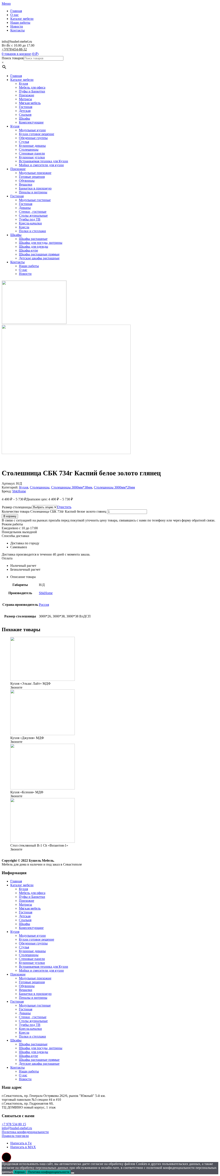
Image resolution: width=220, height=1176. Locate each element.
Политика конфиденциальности (25, 1132)
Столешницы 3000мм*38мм (71, 487)
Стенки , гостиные (32, 211)
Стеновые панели (32, 153)
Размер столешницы (17, 507)
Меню (6, 3)
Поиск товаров (13, 58)
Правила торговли (15, 1136)
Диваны (25, 208)
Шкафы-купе (28, 250)
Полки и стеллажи (32, 231)
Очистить (64, 507)
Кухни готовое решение (36, 134)
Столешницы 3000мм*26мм (114, 487)
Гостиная (25, 107)
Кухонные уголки (32, 157)
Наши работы (20, 22)
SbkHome (19, 491)
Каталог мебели (22, 18)
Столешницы (28, 149)
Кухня (23, 83)
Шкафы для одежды (33, 246)
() (35, 54)
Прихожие (26, 95)
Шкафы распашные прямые (39, 254)
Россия (44, 604)
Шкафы (24, 118)
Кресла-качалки (30, 223)
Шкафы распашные (33, 239)
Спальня (25, 114)
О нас (14, 15)
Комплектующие (31, 122)
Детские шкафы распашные (39, 258)
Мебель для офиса (32, 87)
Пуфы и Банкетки (32, 91)
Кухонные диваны (32, 145)
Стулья (24, 142)
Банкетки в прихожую (35, 188)
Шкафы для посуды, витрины (40, 242)
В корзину (9, 516)
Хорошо (20, 1172)
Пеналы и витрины (33, 192)
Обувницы (27, 180)
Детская (25, 111)
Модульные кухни (32, 130)
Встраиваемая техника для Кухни (43, 161)
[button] (6, 1157)
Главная (16, 11)
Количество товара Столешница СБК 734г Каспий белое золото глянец (54, 511)
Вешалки (25, 184)
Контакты (17, 30)
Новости (16, 26)
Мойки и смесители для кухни (41, 165)
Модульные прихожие (35, 173)
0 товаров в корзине (16, 54)
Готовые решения (32, 177)
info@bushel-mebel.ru (17, 1128)
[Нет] (72, 1173)
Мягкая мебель (30, 103)
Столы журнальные (33, 215)
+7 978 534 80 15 (14, 1124)
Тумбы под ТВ (29, 219)
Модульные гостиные (35, 200)
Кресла (24, 227)
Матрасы (25, 99)
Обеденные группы (33, 138)
